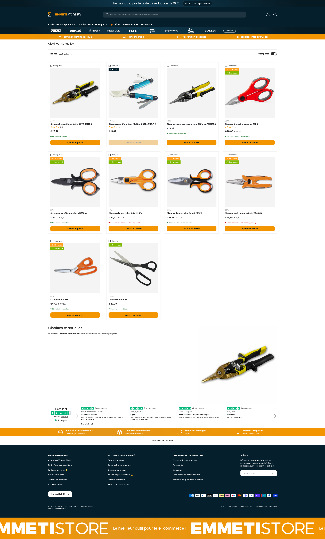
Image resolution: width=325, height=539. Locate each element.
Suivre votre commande (119, 465)
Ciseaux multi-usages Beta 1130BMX (243, 213)
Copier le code (203, 3)
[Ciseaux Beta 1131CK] (75, 268)
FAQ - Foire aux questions (60, 465)
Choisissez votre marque (91, 24)
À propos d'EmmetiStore (59, 460)
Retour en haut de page (162, 440)
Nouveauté (146, 24)
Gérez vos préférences (118, 484)
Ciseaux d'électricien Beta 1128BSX (184, 213)
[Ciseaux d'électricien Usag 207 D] (250, 93)
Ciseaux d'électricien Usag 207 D (241, 124)
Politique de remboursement (266, 506)
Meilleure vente (130, 24)
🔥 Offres (115, 24)
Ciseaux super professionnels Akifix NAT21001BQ (191, 124)
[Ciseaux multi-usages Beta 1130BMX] (250, 182)
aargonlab (62, 508)
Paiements (178, 465)
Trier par (52, 53)
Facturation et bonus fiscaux (186, 474)
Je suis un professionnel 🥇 (120, 474)
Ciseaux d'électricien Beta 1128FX (125, 213)
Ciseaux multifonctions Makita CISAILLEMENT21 (132, 124)
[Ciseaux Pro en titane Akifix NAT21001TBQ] (75, 93)
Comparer (263, 53)
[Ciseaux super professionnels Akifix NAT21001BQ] (191, 93)
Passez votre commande (185, 460)
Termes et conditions (58, 479)
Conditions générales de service (240, 506)
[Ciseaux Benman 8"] (133, 268)
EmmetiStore (58, 506)
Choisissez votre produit (60, 24)
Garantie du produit (117, 470)
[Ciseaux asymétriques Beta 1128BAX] (75, 182)
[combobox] (174, 15)
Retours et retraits (116, 479)
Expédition (177, 470)
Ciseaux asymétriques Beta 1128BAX (68, 213)
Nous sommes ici (56, 474)
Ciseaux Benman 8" (118, 299)
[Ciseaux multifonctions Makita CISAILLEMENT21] (133, 93)
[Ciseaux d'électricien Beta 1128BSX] (191, 182)
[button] (275, 14)
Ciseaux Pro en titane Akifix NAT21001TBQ (71, 124)
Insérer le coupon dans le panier (188, 479)
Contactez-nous (116, 460)
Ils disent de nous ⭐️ (58, 470)
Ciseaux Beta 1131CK (60, 299)
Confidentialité (55, 484)
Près (222, 506)
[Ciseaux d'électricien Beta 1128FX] (133, 182)
